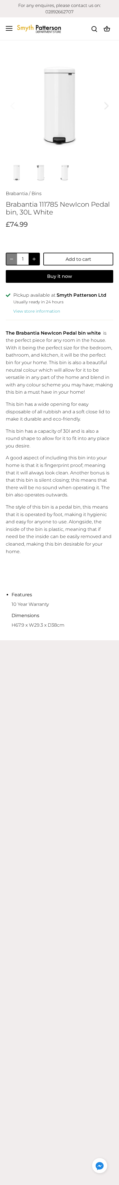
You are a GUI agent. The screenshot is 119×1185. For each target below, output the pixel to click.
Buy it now (59, 276)
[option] (59, 105)
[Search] (94, 28)
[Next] (106, 105)
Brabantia (17, 193)
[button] (99, 1165)
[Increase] (34, 259)
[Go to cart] (106, 28)
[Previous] (13, 105)
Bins (36, 193)
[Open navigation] (9, 28)
